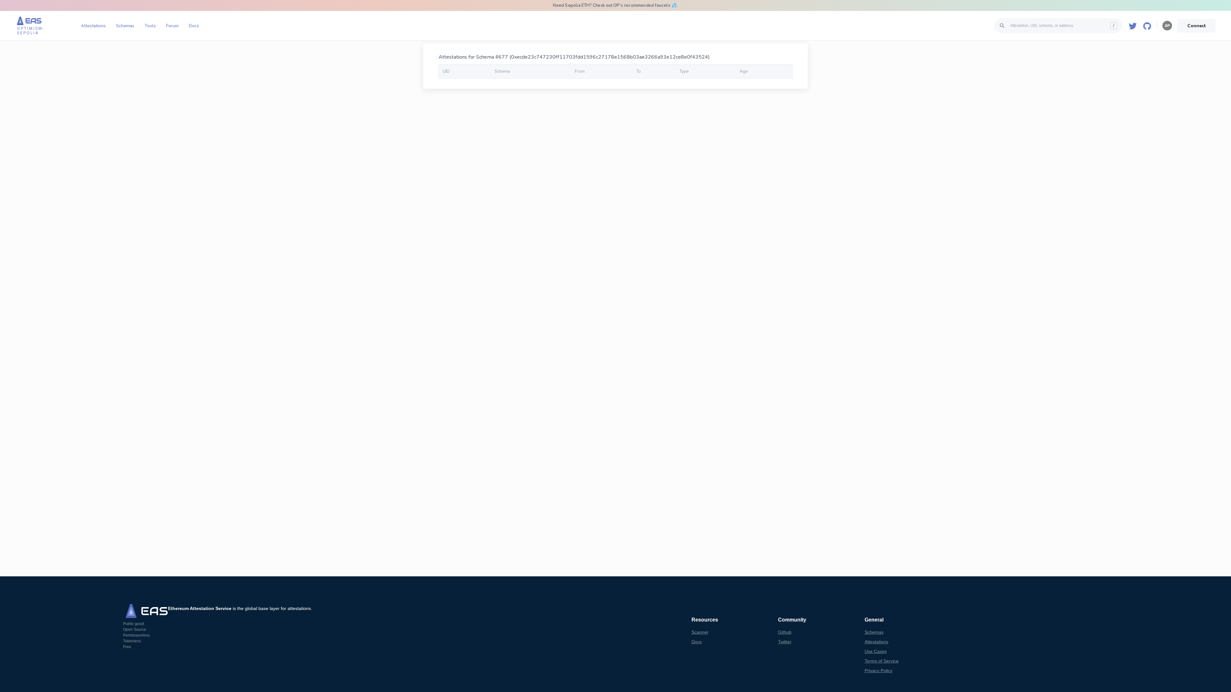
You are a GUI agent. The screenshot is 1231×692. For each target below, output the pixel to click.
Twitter (784, 641)
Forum (172, 26)
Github (784, 632)
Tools (150, 26)
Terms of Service (882, 660)
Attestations (93, 26)
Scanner (699, 632)
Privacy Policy (878, 670)
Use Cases (876, 651)
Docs (194, 26)
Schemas (125, 26)
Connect (1196, 26)
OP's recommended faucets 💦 (645, 5)
